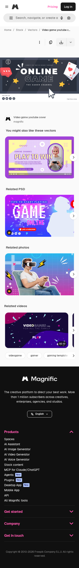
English (39, 414)
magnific (18, 121)
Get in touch (14, 535)
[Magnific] (39, 380)
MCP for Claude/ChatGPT (22, 470)
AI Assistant (12, 444)
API (6, 495)
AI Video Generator (17, 454)
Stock (19, 30)
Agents (12, 475)
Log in (68, 7)
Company (12, 523)
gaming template (57, 355)
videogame (15, 355)
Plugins (12, 480)
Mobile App (11, 490)
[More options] (39, 42)
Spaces (9, 439)
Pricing (53, 7)
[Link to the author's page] (8, 119)
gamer (34, 355)
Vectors (32, 30)
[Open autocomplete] (9, 18)
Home (7, 30)
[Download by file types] (70, 42)
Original (27, 56)
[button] (39, 414)
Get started (13, 511)
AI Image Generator (17, 449)
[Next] (73, 157)
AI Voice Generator (16, 459)
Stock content (13, 465)
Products (11, 431)
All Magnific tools (16, 500)
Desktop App (16, 485)
